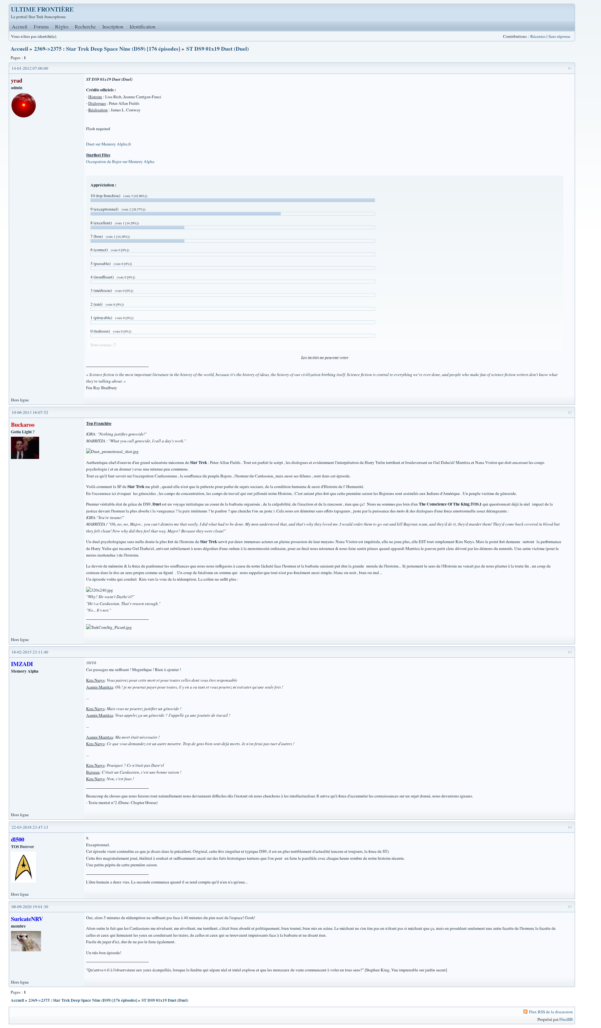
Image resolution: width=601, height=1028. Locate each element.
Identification (143, 26)
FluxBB (566, 1019)
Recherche (85, 26)
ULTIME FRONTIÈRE (42, 9)
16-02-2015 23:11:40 (30, 652)
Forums (41, 26)
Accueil (19, 26)
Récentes (538, 36)
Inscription (112, 26)
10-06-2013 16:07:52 (30, 412)
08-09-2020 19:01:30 (30, 906)
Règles (62, 26)
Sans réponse (559, 36)
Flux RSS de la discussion (551, 1012)
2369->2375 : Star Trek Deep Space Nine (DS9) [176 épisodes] (107, 49)
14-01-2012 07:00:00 (30, 68)
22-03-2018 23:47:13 (30, 827)
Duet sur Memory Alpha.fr (108, 144)
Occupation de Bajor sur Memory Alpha (120, 161)
